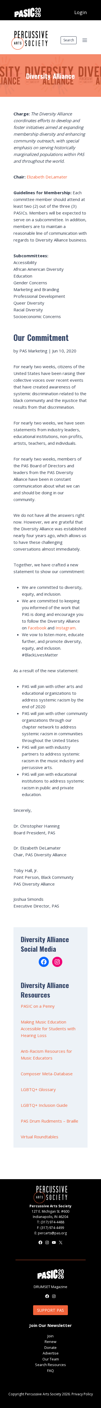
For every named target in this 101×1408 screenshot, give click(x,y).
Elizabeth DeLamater (47, 177)
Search (68, 40)
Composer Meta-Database (47, 1073)
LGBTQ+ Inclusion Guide (44, 1105)
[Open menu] (84, 40)
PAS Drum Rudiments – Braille (49, 1121)
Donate (50, 1347)
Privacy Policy (82, 1394)
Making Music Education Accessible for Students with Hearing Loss (48, 1028)
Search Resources (50, 1364)
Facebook (37, 628)
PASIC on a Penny (38, 1006)
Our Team (50, 1359)
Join (50, 1335)
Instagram (65, 628)
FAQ (50, 1370)
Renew (50, 1341)
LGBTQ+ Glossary (38, 1089)
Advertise (51, 1353)
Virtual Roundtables (39, 1136)
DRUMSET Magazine (50, 1286)
